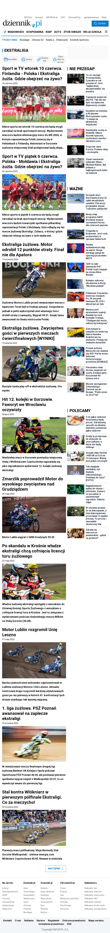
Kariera (41, 920)
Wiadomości (29, 898)
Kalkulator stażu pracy (94, 895)
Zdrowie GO (38, 40)
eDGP (4, 895)
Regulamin (53, 920)
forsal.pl (39, 17)
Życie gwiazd (46, 902)
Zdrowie (27, 905)
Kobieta (44, 888)
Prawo (63, 888)
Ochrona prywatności (73, 920)
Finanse (63, 891)
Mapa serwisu (96, 920)
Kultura (44, 912)
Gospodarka (28, 895)
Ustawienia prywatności (51, 924)
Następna (54, 868)
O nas (18, 920)
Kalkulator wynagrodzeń (95, 909)
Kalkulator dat (91, 888)
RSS (69, 924)
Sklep (103, 17)
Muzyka (44, 909)
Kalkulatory (91, 883)
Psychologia (65, 905)
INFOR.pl (28, 17)
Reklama (29, 920)
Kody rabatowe (47, 891)
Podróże (27, 909)
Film (42, 905)
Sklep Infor (7, 909)
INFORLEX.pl (51, 17)
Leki (62, 895)
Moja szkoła (46, 898)
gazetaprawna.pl (91, 17)
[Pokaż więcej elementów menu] (106, 32)
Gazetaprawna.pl (10, 891)
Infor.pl (5, 888)
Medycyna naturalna (69, 898)
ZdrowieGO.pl (74, 17)
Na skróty (7, 883)
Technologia (29, 891)
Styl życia (64, 909)
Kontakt (7, 920)
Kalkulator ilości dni (93, 891)
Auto (25, 888)
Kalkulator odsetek (93, 902)
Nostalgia (24, 40)
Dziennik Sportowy (79, 40)
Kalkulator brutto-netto (95, 905)
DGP (63, 17)
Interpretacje (8, 905)
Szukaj (102, 23)
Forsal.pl (6, 898)
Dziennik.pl (29, 883)
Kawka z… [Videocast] (57, 40)
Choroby (64, 902)
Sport (26, 902)
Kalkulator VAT (91, 898)
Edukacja (45, 895)
